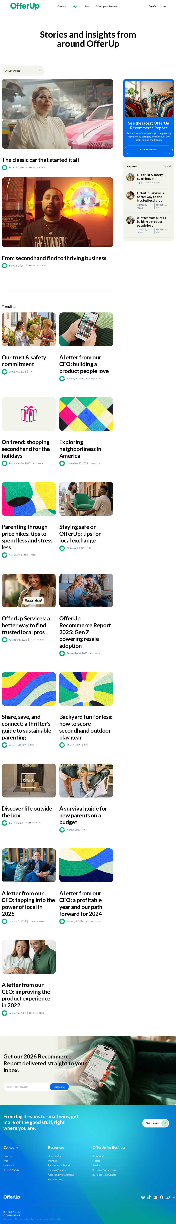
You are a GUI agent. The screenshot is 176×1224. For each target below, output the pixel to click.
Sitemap (7, 1218)
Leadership (9, 1165)
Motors (96, 1160)
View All (167, 166)
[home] (26, 6)
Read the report (148, 149)
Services (97, 1165)
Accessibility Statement (61, 1174)
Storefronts (98, 1155)
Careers (61, 6)
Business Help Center (104, 1174)
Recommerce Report (59, 1165)
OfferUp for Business (107, 6)
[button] (23, 71)
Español (153, 6)
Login (163, 6)
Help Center (54, 1155)
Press (88, 6)
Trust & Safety (11, 1170)
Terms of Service (57, 1170)
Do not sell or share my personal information (38, 1218)
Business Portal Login (104, 1170)
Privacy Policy (55, 1179)
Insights (75, 6)
